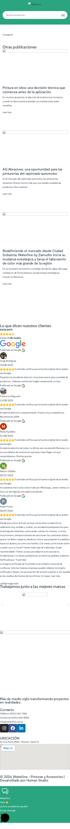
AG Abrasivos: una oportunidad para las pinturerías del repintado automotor (32, 171)
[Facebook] (12, 728)
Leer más (7, 112)
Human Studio (37, 780)
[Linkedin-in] (21, 728)
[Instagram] (4, 728)
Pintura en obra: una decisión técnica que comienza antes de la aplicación (34, 89)
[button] (2, 605)
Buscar (63, 15)
